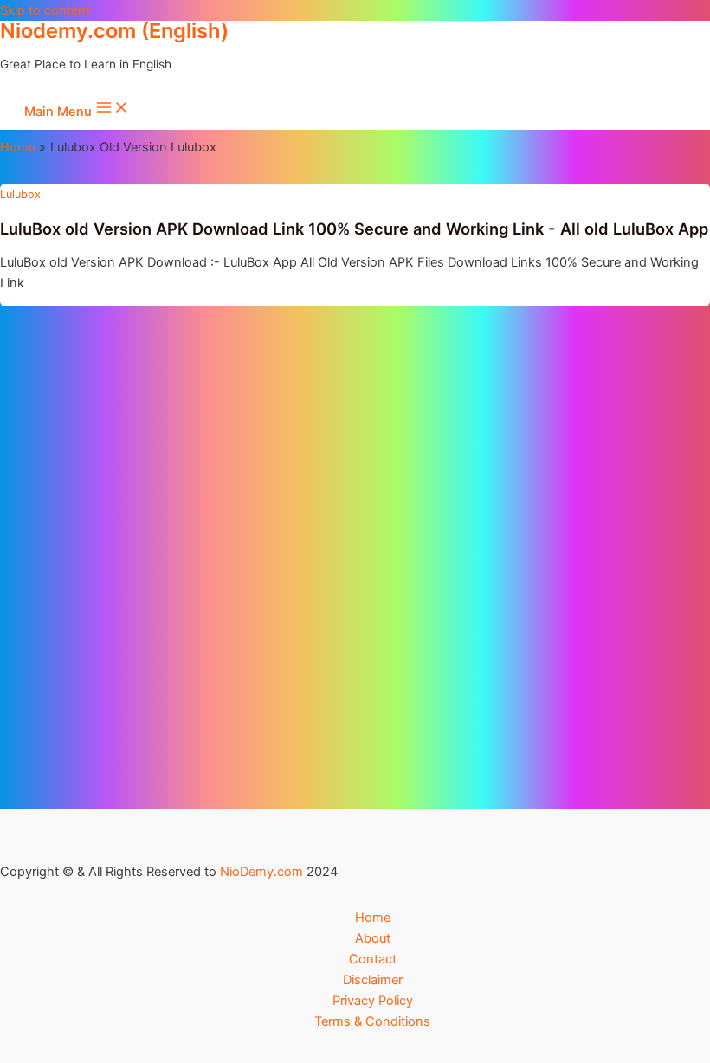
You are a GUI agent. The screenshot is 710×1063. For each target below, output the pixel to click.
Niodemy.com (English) (114, 30)
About (372, 938)
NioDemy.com (261, 871)
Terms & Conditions (372, 1021)
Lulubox (20, 194)
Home (372, 917)
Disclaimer (373, 980)
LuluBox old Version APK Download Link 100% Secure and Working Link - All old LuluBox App (354, 228)
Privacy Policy (372, 1000)
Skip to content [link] (45, 10)
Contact (373, 959)
